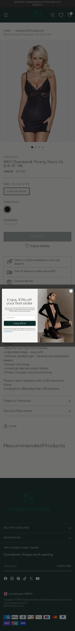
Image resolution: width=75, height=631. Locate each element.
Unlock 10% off (19, 323)
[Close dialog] (70, 291)
